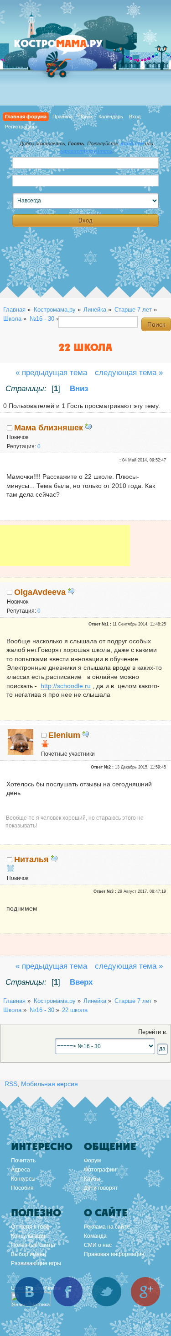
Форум (92, 1160)
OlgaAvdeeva (40, 592)
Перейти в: (153, 1032)
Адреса (20, 1169)
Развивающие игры (36, 1263)
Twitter (106, 1291)
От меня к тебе (30, 1227)
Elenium (64, 735)
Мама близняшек (48, 427)
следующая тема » (129, 372)
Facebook (68, 1291)
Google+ (145, 1291)
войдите (132, 143)
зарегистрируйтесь (86, 150)
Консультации (29, 1236)
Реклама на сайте (107, 1227)
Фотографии (100, 1169)
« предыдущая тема (51, 372)
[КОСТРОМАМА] (68, 48)
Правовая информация (114, 1254)
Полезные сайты (33, 1245)
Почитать (23, 1160)
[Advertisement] (65, 552)
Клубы (92, 1179)
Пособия (22, 1188)
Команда (95, 1236)
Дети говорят (101, 1188)
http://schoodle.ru (66, 685)
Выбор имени (28, 1254)
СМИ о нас (98, 1245)
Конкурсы (23, 1179)
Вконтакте (29, 1291)
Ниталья (31, 859)
